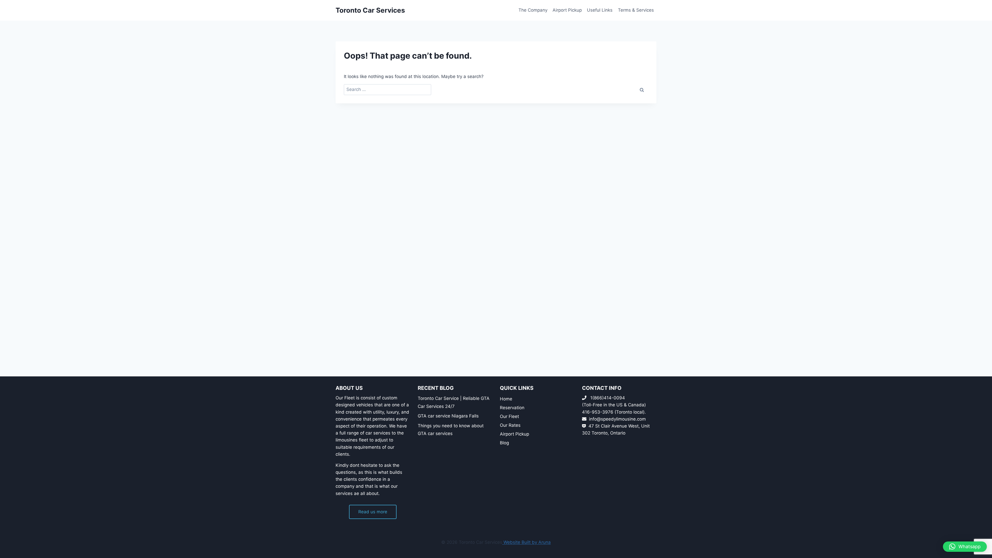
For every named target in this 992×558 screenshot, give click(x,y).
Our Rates (510, 425)
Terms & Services (636, 10)
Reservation (512, 407)
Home (506, 398)
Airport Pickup (567, 10)
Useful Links (600, 10)
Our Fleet (509, 416)
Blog (504, 442)
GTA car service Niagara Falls (448, 416)
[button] (965, 546)
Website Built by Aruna (526, 542)
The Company (532, 10)
